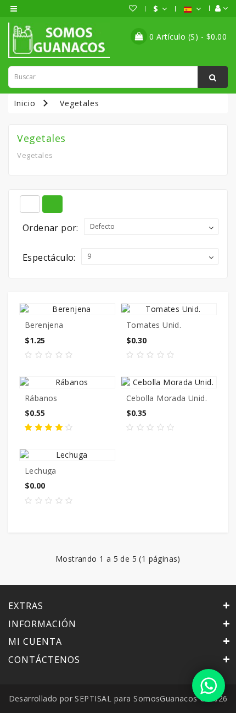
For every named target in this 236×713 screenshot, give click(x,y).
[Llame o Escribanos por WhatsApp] (208, 685)
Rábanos (41, 398)
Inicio (25, 103)
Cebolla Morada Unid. (166, 398)
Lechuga (41, 470)
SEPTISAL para (103, 698)
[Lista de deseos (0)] (127, 8)
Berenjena (44, 325)
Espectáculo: (49, 257)
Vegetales (79, 103)
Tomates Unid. (153, 325)
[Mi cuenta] (216, 8)
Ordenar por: (50, 228)
